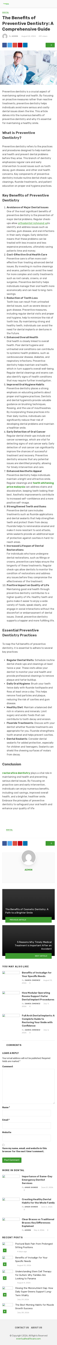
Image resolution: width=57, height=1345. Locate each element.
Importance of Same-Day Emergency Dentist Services (37, 1180)
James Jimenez (32, 980)
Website (6, 1132)
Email (6, 1120)
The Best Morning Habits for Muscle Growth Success (34, 1306)
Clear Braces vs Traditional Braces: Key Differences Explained (38, 1223)
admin (15, 36)
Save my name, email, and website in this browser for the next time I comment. (24, 1150)
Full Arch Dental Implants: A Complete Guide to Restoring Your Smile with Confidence (38, 1020)
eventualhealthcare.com (28, 1338)
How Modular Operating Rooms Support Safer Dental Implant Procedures (38, 996)
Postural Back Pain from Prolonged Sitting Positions (34, 1245)
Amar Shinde (31, 1187)
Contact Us (22, 1327)
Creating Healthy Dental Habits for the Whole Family (38, 1201)
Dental (5, 12)
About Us (36, 1327)
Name (6, 1107)
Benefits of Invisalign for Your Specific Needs (37, 974)
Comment (7, 1066)
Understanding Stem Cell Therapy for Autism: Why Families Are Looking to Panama (33, 1275)
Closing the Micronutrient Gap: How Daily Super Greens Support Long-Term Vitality (34, 1292)
